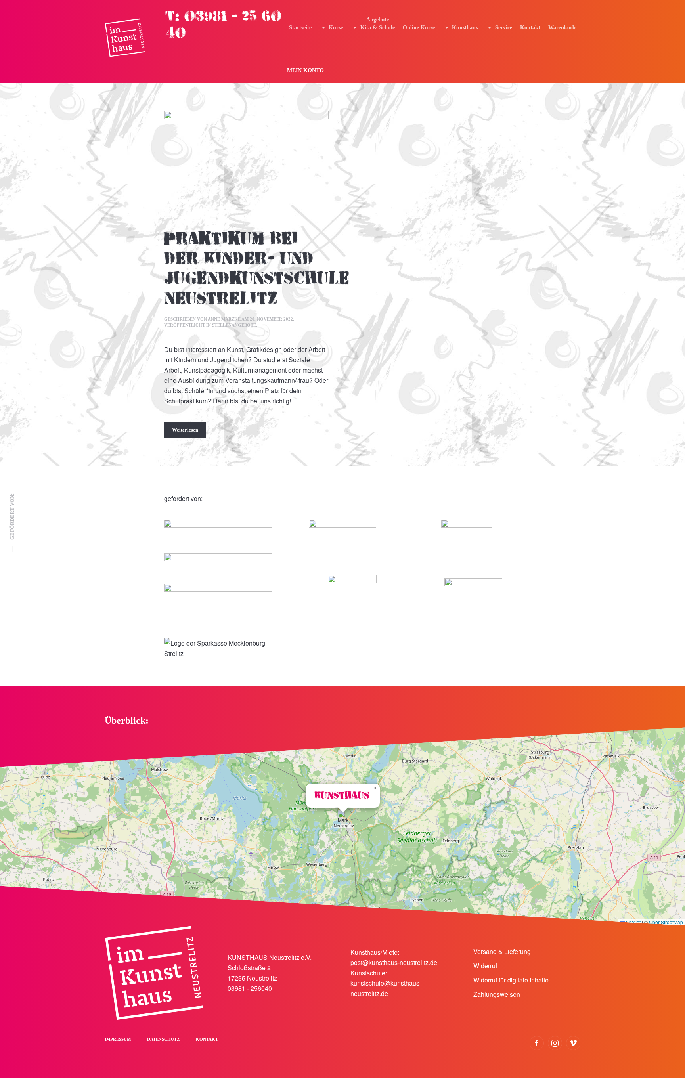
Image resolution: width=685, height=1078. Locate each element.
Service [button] (503, 28)
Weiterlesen (185, 430)
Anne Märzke (224, 319)
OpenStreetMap (666, 922)
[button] (343, 818)
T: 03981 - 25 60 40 (223, 24)
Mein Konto (305, 70)
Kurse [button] (336, 28)
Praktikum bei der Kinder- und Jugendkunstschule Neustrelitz (256, 268)
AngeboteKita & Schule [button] (377, 24)
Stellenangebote (234, 325)
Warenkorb (562, 28)
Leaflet (633, 922)
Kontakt (530, 28)
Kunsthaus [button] (465, 28)
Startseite (300, 28)
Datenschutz (163, 1039)
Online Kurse (419, 28)
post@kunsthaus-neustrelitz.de (393, 962)
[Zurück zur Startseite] (125, 37)
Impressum (118, 1039)
